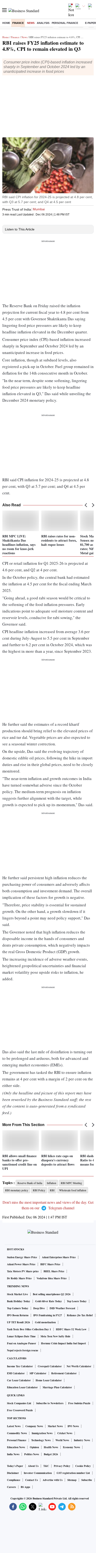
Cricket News (64, 1433)
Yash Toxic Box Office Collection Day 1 (29, 1329)
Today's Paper (15, 1466)
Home (6, 23)
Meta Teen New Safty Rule (55, 1336)
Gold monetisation (45, 1322)
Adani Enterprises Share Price (59, 1257)
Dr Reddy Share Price (19, 1278)
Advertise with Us (52, 1480)
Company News (34, 1426)
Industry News (82, 1440)
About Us (33, 1466)
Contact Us (31, 1480)
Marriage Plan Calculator (57, 1387)
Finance (18, 23)
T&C (46, 1466)
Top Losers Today (77, 1301)
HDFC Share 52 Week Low (71, 1329)
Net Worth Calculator (79, 1366)
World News (62, 1440)
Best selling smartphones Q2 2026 (52, 1294)
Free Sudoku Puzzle (79, 1403)
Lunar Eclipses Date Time (21, 1336)
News (30, 23)
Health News (51, 1447)
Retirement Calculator (64, 1373)
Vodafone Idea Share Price (52, 1278)
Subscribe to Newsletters (49, 1403)
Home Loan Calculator (49, 1380)
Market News (55, 1426)
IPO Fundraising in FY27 (47, 1315)
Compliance (13, 1480)
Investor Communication (38, 1473)
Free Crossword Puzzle (20, 1410)
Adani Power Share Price (21, 1264)
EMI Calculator (16, 1373)
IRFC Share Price (50, 1264)
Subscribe (86, 1480)
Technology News (41, 1440)
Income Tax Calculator (20, 1366)
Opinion (34, 1447)
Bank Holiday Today (18, 1301)
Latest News (14, 1426)
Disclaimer (13, 1473)
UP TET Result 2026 (18, 1322)
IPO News (73, 1426)
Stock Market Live (17, 1294)
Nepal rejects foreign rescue (22, 1350)
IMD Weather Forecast (62, 1308)
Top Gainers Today (17, 1308)
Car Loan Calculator (19, 1380)
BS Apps (25, 1487)
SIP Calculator (38, 1373)
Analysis (43, 23)
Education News (16, 1447)
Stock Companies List (19, 1403)
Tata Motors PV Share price (23, 1271)
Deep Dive (39, 1308)
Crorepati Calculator (50, 1366)
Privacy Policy (62, 1466)
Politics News (31, 1454)
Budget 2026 (51, 1454)
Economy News (71, 1447)
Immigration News (42, 1433)
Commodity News (17, 1433)
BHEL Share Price (54, 1271)
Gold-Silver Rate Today (48, 1301)
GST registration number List (73, 1473)
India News (13, 1454)
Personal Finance (65, 23)
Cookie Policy (83, 1466)
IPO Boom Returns (17, 1315)
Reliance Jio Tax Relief (80, 1315)
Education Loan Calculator (22, 1387)
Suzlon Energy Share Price (22, 1257)
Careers (11, 1487)
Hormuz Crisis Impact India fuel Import (63, 1343)
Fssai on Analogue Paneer (21, 1343)
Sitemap (71, 1480)
